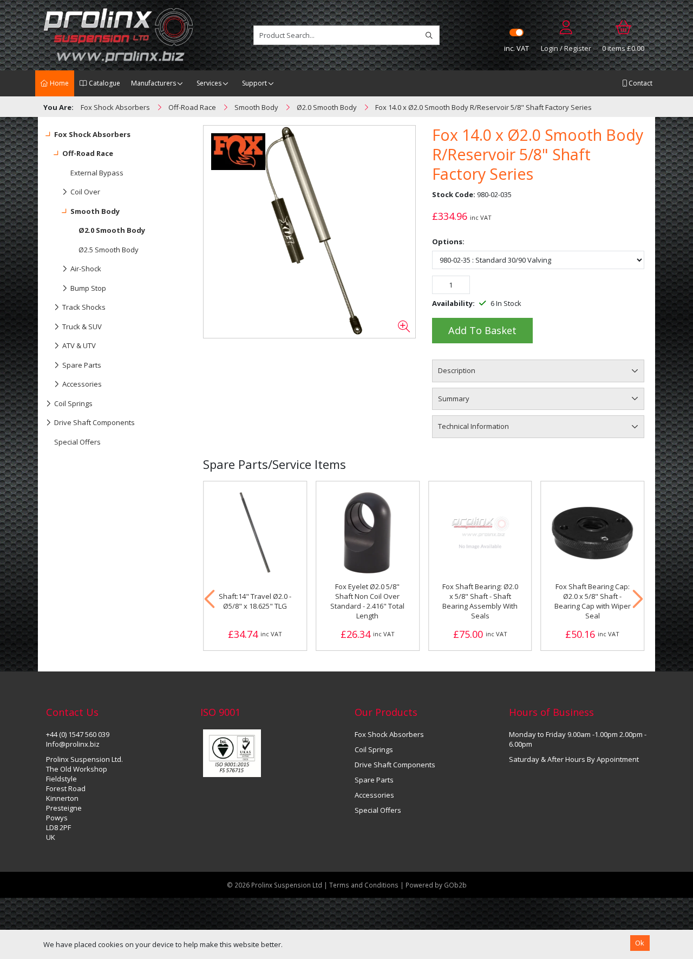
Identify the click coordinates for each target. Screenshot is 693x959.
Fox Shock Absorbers (92, 134)
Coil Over (85, 192)
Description (456, 370)
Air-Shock (85, 268)
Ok (639, 943)
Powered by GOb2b (436, 884)
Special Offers (77, 442)
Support (254, 83)
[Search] (429, 35)
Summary (453, 398)
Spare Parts (81, 365)
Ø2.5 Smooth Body (109, 250)
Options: (448, 241)
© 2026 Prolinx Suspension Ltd (274, 884)
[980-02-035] (309, 232)
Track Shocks (84, 307)
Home (58, 83)
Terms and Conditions (364, 884)
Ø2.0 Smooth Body (112, 230)
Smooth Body (95, 211)
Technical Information (473, 426)
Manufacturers (153, 83)
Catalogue (103, 83)
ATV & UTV (79, 345)
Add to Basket (482, 330)
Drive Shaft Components (94, 422)
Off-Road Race (87, 153)
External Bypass (96, 173)
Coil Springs (73, 403)
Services (209, 83)
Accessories (82, 384)
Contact (639, 83)
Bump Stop (88, 288)
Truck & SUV (82, 326)
